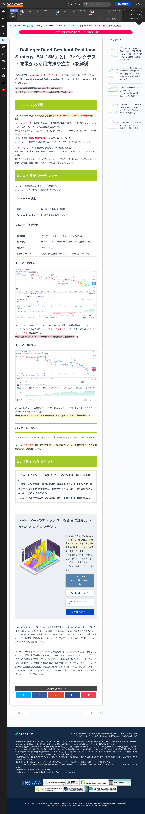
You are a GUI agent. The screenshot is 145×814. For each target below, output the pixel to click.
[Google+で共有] (56, 695)
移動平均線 (40, 138)
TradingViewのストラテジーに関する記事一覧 (80, 580)
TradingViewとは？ (79, 593)
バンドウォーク (81, 115)
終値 (31, 138)
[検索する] (85, 4)
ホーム (12, 26)
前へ (20, 713)
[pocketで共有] (88, 695)
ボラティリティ (28, 445)
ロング (18, 123)
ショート (19, 148)
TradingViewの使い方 (25, 26)
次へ (92, 713)
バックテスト (56, 329)
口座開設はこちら (80, 612)
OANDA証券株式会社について (79, 602)
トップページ (75, 4)
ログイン (138, 4)
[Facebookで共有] (39, 695)
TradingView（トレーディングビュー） (46, 75)
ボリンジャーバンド (63, 115)
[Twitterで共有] (23, 695)
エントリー (28, 123)
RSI (36, 115)
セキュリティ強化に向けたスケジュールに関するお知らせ (76, 32)
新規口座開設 (123, 4)
